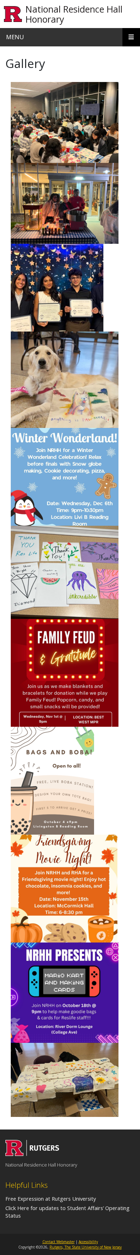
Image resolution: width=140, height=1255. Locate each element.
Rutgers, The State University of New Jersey (86, 1247)
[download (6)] (52, 780)
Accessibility (88, 1241)
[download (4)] (57, 287)
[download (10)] (64, 476)
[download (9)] (64, 672)
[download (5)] (64, 379)
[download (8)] (64, 888)
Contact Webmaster (58, 1241)
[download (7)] (64, 992)
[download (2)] (64, 1079)
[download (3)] (64, 572)
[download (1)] (64, 122)
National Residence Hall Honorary (73, 14)
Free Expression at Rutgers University (50, 1198)
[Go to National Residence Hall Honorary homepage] (32, 1154)
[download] (64, 203)
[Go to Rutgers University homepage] (13, 14)
